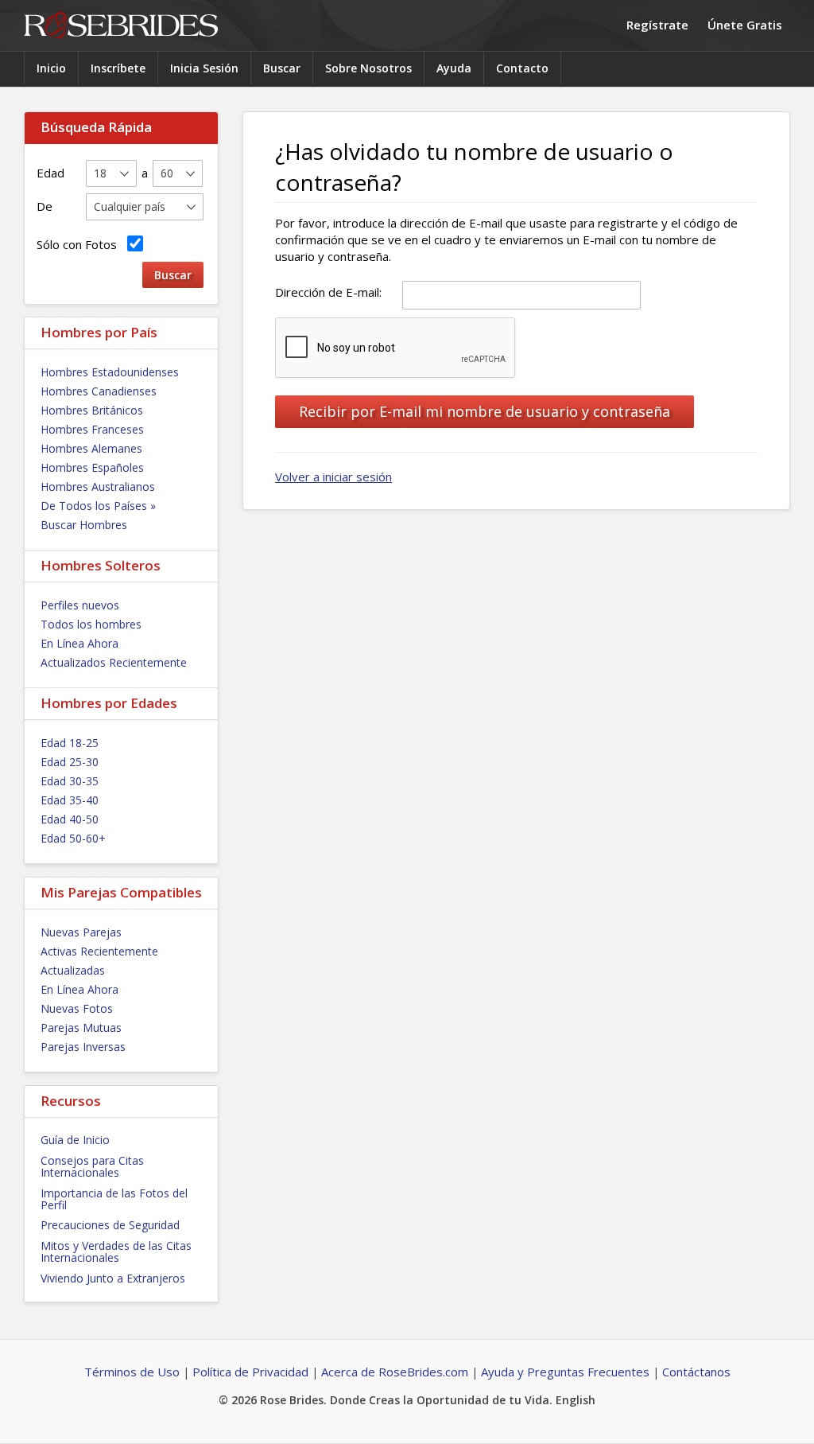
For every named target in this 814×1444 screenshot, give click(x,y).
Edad (50, 173)
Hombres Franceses (92, 429)
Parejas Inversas (83, 1046)
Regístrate (657, 25)
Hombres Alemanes (91, 448)
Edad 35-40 (70, 800)
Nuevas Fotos (77, 1008)
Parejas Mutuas (81, 1027)
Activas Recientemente (99, 951)
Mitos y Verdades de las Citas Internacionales (116, 1251)
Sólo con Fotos (80, 244)
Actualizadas (73, 970)
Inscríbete (118, 68)
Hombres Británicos (92, 410)
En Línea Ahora (79, 643)
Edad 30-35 (70, 780)
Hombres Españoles (92, 467)
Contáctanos (696, 1372)
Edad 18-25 (70, 742)
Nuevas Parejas (81, 932)
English (575, 1399)
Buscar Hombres (84, 524)
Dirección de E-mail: (328, 292)
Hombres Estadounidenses (110, 371)
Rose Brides (121, 26)
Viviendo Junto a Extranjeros (113, 1278)
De (44, 206)
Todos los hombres (91, 624)
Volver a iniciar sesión (333, 477)
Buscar (281, 68)
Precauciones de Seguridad (110, 1224)
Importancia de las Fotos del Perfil (114, 1198)
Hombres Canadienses (99, 391)
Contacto (522, 68)
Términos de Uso (132, 1372)
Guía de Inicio (75, 1139)
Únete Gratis (744, 25)
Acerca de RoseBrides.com (394, 1372)
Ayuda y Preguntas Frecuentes (565, 1372)
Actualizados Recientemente (114, 662)
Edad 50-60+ (73, 838)
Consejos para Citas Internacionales (92, 1166)
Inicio (51, 68)
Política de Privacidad (250, 1372)
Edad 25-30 (70, 761)
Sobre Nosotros (368, 68)
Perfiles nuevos (80, 605)
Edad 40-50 (70, 819)
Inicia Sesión (204, 68)
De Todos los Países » (98, 505)
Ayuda (453, 68)
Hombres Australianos (98, 486)
